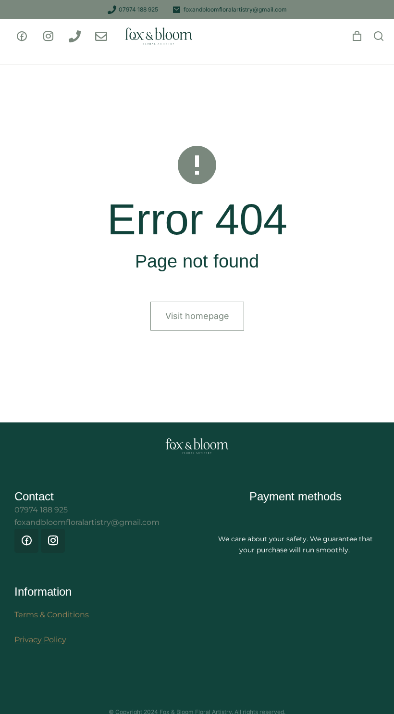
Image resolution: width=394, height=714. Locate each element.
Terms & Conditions (51, 614)
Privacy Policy (40, 639)
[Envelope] (101, 36)
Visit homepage (197, 316)
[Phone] (74, 36)
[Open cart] (357, 36)
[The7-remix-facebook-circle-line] (22, 36)
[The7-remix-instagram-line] (48, 36)
